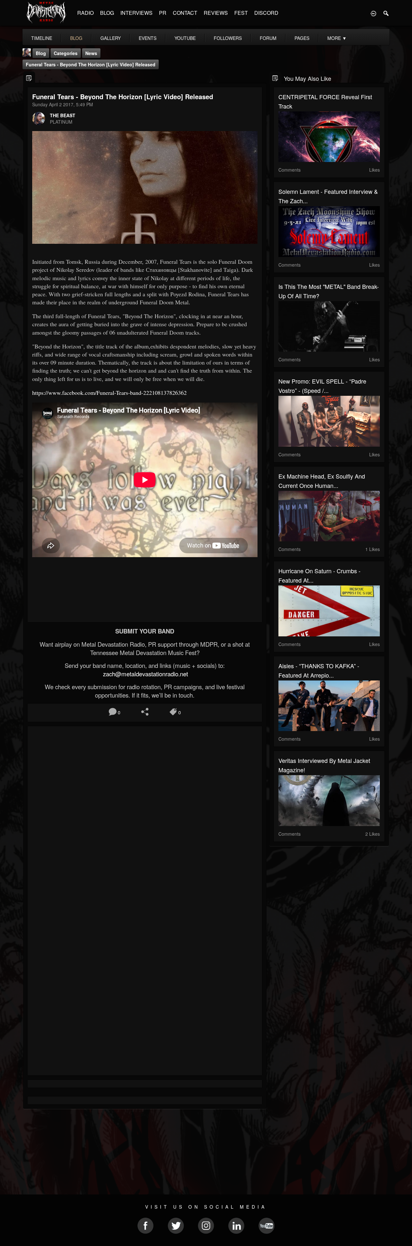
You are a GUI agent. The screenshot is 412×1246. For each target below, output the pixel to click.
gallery (110, 38)
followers (228, 38)
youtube (185, 38)
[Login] (373, 13)
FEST (241, 12)
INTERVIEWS (136, 12)
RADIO (85, 12)
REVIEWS (216, 12)
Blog (41, 53)
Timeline (41, 38)
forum (268, 38)
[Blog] (29, 77)
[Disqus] (145, 817)
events (147, 38)
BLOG (107, 12)
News (91, 53)
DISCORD (266, 12)
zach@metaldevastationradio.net (144, 674)
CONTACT (185, 12)
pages (302, 38)
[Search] (386, 13)
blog (76, 38)
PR (162, 12)
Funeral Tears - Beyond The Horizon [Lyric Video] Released (90, 64)
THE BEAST (62, 115)
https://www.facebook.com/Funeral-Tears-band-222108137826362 (109, 392)
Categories (66, 53)
